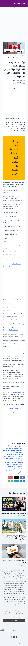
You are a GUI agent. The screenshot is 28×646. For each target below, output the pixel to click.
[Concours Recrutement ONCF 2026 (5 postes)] (14, 551)
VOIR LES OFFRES (14, 408)
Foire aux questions (15, 392)
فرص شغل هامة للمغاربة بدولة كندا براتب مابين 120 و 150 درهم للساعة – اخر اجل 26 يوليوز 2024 (12, 449)
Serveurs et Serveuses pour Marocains (14, 513)
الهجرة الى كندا (21, 84)
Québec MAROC (13, 266)
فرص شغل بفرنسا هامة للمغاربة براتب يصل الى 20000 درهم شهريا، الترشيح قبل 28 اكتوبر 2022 (13, 457)
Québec (21, 182)
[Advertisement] (14, 23)
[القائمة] (3, 3)
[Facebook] (22, 477)
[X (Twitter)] (16, 477)
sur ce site (15, 254)
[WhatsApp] (10, 481)
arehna (14, 630)
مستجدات (15, 84)
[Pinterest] (10, 477)
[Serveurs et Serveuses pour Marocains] (14, 504)
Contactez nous (9, 628)
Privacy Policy (19, 628)
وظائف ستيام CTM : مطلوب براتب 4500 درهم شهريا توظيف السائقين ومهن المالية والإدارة (13, 465)
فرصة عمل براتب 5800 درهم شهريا (13, 472)
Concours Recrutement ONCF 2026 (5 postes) (14, 562)
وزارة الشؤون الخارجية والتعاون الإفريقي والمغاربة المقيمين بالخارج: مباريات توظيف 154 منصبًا (15, 537)
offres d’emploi (16, 264)
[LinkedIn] (22, 481)
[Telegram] (16, 481)
